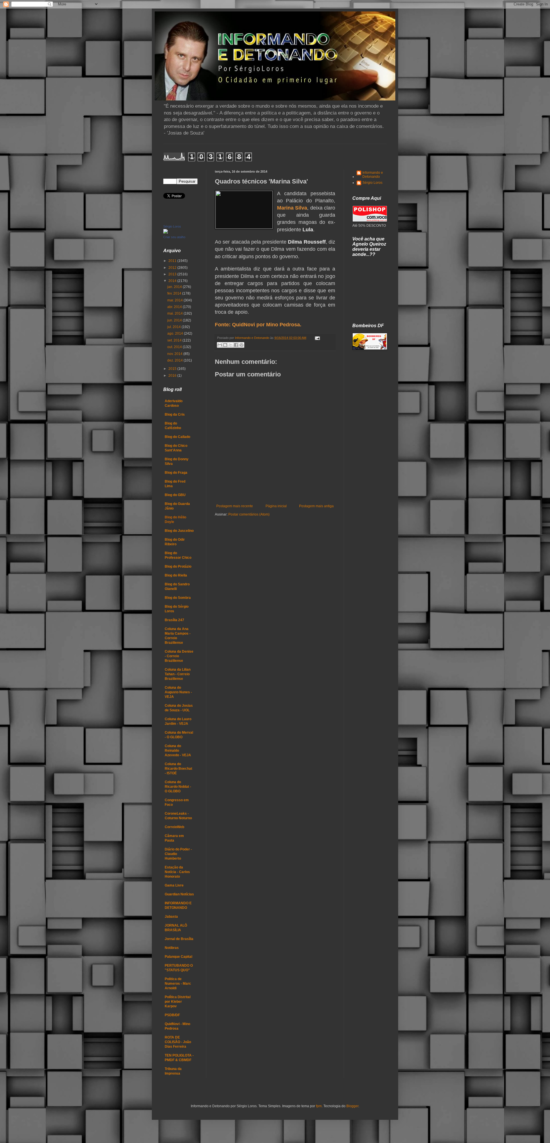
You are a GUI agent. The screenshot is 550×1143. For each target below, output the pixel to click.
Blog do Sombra (178, 598)
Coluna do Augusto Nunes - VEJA (178, 692)
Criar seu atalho (174, 237)
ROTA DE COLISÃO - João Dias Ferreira (178, 1042)
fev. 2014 (174, 293)
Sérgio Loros (172, 226)
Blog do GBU (175, 495)
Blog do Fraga (176, 473)
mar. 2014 (175, 300)
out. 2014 (175, 347)
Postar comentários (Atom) (249, 514)
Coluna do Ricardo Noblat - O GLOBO (178, 786)
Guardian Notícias (179, 894)
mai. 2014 (175, 313)
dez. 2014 (175, 360)
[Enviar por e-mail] (220, 345)
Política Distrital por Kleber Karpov (177, 1001)
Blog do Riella (176, 575)
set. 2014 (174, 340)
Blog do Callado (177, 437)
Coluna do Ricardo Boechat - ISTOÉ (178, 768)
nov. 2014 (175, 354)
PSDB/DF (172, 1015)
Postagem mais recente (234, 506)
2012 (172, 268)
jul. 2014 (174, 327)
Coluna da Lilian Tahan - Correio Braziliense (177, 674)
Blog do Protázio (178, 566)
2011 (172, 261)
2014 (172, 281)
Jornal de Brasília (179, 939)
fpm (319, 1106)
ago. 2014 (175, 333)
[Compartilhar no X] (230, 345)
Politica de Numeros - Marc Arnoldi (178, 983)
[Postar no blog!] (225, 345)
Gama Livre (174, 885)
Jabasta (171, 917)
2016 (172, 376)
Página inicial (276, 506)
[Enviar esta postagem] (316, 337)
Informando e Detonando (372, 175)
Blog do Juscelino (179, 531)
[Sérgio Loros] (165, 232)
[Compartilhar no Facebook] (236, 345)
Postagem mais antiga (316, 506)
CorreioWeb (174, 827)
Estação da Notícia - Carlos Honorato (177, 872)
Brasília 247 (174, 620)
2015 (172, 369)
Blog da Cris (175, 414)
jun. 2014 (175, 320)
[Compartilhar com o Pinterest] (241, 345)
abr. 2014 (175, 307)
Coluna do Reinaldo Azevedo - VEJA (178, 750)
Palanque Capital (178, 957)
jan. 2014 (175, 287)
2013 (172, 274)
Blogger (352, 1106)
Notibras (172, 948)
